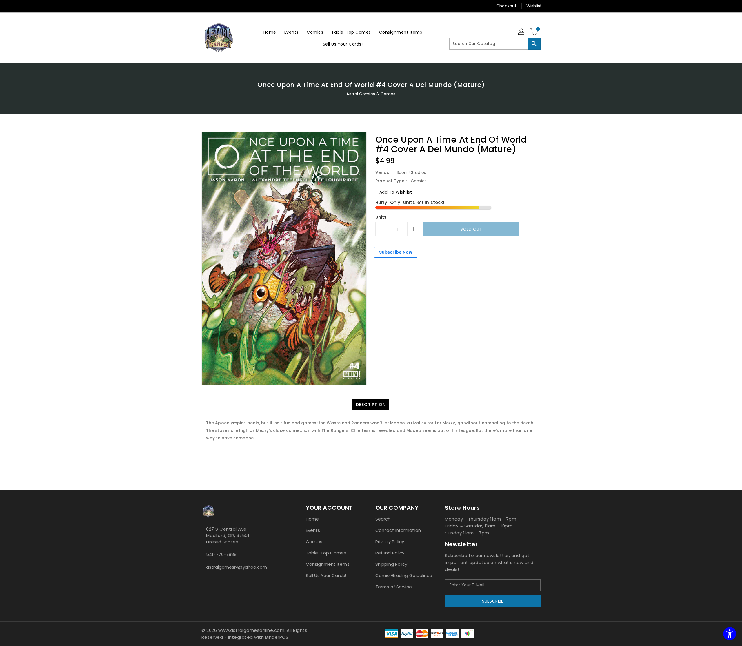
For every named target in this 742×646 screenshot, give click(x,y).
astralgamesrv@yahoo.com (236, 567)
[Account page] (522, 32)
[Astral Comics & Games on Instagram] (208, 579)
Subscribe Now (395, 252)
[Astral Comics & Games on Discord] (212, 579)
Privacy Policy (389, 541)
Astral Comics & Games (370, 94)
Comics (314, 541)
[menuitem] (270, 32)
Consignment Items (328, 564)
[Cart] (535, 32)
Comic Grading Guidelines (403, 575)
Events (313, 530)
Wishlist (534, 6)
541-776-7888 (221, 554)
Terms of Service (393, 587)
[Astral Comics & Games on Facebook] (203, 579)
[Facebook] (193, 5)
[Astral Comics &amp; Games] (218, 38)
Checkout (506, 6)
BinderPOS (277, 637)
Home (312, 519)
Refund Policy (389, 553)
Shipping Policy (391, 564)
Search (383, 519)
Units (381, 217)
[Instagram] (204, 5)
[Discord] (215, 5)
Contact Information (398, 530)
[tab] (370, 404)
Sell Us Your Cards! (326, 575)
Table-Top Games (326, 553)
